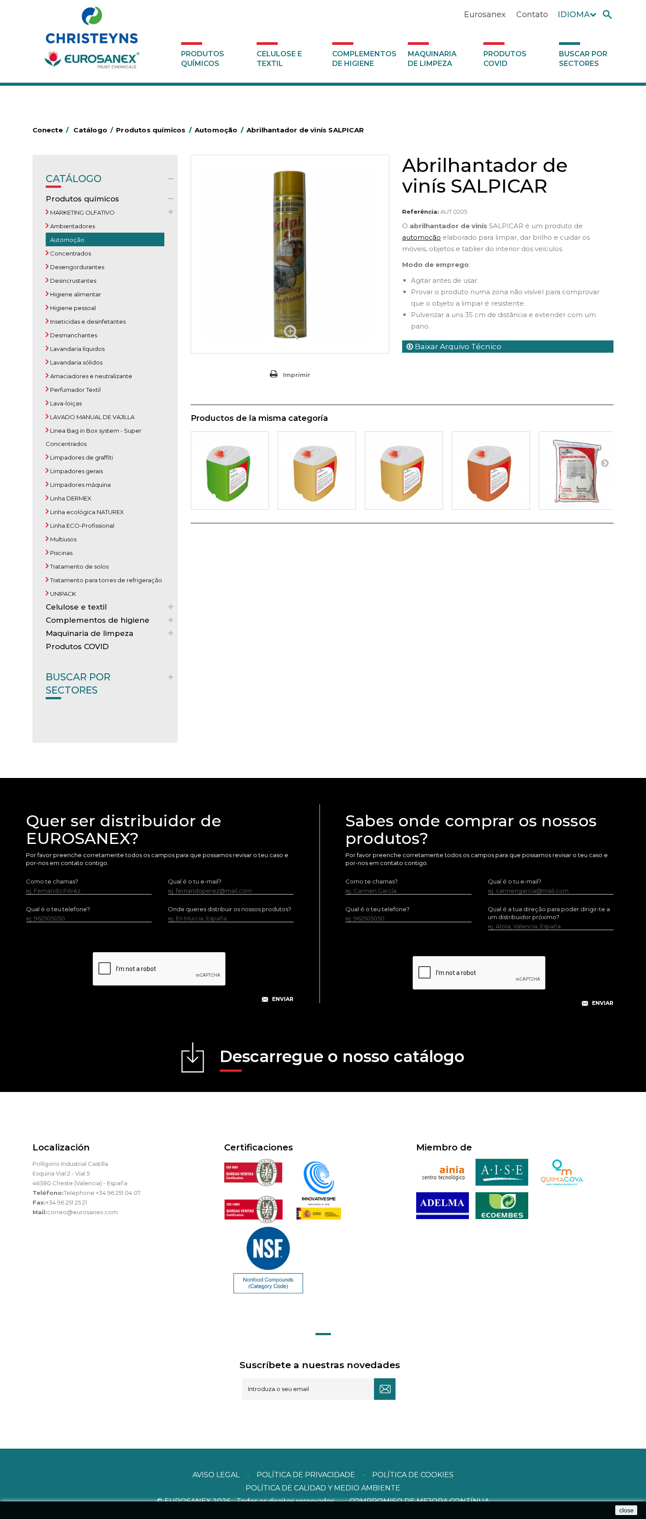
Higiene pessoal (72, 307)
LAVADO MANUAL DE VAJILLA (91, 416)
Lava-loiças (65, 403)
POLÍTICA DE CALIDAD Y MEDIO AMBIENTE (323, 1488)
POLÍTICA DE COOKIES (413, 1475)
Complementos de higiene (364, 59)
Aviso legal (216, 1475)
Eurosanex (485, 14)
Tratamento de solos (79, 566)
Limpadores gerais (76, 471)
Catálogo (74, 179)
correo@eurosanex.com (82, 1212)
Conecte (51, 130)
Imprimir (296, 374)
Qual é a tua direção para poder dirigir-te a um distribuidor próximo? (549, 913)
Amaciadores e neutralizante (90, 376)
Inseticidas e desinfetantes (87, 321)
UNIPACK (62, 593)
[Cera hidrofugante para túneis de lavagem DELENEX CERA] (491, 470)
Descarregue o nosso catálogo (342, 1056)
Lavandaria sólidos (75, 362)
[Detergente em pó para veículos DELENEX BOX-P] (578, 470)
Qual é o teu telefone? (58, 909)
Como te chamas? (52, 881)
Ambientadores (72, 226)
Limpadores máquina (80, 484)
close (626, 1510)
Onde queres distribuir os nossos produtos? (229, 909)
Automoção (66, 239)
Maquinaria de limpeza (432, 59)
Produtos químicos (202, 59)
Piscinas (61, 552)
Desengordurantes (76, 266)
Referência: (420, 211)
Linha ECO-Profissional (81, 525)
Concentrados (70, 253)
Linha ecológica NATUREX (86, 511)
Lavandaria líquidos (77, 348)
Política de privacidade (306, 1475)
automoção (421, 237)
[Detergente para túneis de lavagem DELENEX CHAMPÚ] (317, 470)
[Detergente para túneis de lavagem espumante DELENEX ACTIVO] (404, 470)
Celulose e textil (279, 59)
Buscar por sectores (583, 59)
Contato (532, 14)
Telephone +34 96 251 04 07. (103, 1192)
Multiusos (62, 539)
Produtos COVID (504, 59)
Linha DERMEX (70, 498)
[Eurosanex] (92, 40)
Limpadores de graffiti (81, 457)
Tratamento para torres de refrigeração (105, 580)
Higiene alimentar (75, 294)
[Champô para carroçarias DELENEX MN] (230, 470)
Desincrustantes (72, 280)
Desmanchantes (73, 335)
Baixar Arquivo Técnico (457, 346)
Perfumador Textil (75, 389)
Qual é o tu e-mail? (194, 881)
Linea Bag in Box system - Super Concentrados (94, 437)
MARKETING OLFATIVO (82, 212)
